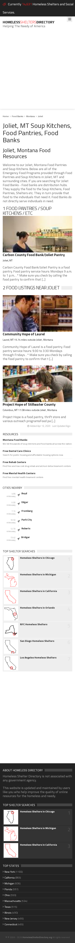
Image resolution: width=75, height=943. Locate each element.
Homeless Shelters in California (38, 591)
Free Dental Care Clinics (17, 451)
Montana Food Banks (15, 439)
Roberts (25, 528)
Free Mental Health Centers (19, 473)
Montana (30, 116)
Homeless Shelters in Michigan (38, 574)
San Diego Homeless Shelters (37, 641)
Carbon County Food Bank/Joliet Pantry (34, 255)
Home (6, 116)
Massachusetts (13, 901)
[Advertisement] (37, 71)
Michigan (9, 883)
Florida (8, 889)
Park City (26, 519)
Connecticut (11, 924)
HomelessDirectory (28, 22)
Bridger (25, 537)
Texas (8, 907)
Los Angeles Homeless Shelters (38, 657)
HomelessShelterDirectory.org (37, 937)
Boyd (24, 493)
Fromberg (27, 511)
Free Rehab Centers (14, 462)
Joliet (40, 116)
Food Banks (17, 116)
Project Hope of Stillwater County (29, 404)
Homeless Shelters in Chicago (37, 557)
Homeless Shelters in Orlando (37, 607)
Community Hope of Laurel (24, 334)
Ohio (7, 895)
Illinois (8, 913)
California (10, 877)
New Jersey (11, 918)
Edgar (24, 502)
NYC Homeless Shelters (33, 624)
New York (10, 872)
